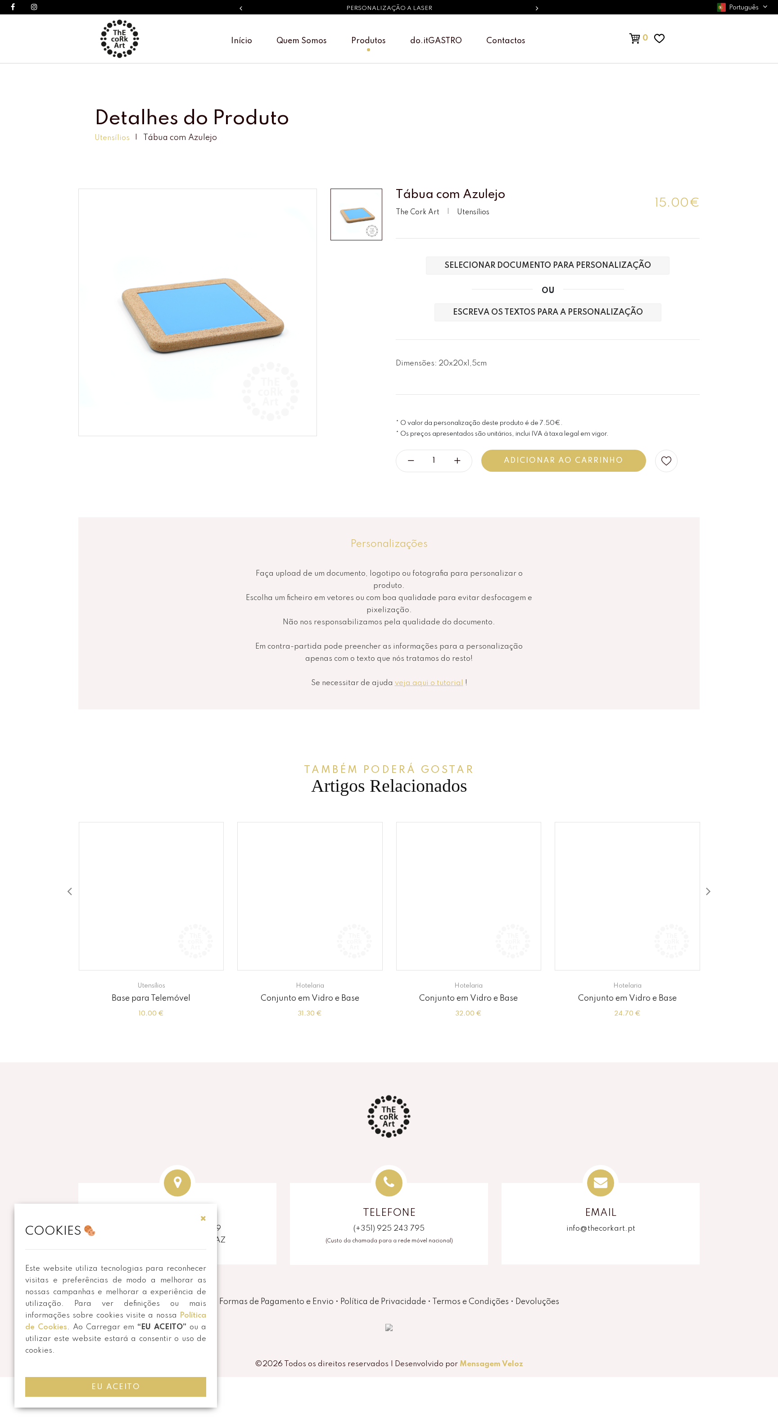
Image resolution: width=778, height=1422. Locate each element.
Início (241, 41)
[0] (625, 38)
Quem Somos (301, 41)
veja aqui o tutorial (429, 683)
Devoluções (537, 1302)
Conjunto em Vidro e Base (310, 998)
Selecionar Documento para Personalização (547, 266)
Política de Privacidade (383, 1302)
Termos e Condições (470, 1302)
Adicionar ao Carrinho (564, 461)
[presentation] (69, 892)
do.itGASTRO (436, 41)
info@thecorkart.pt (600, 1228)
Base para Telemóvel (151, 998)
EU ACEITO (115, 1387)
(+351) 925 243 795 (389, 1228)
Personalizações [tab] (389, 544)
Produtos (368, 41)
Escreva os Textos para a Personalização (548, 312)
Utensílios (112, 138)
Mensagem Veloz (491, 1364)
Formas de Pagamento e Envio (276, 1302)
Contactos (505, 41)
